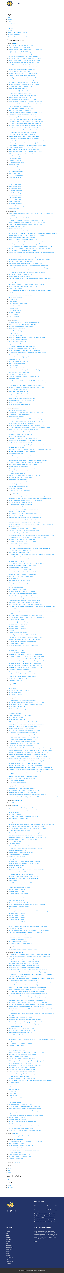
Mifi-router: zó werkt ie (15, 1152)
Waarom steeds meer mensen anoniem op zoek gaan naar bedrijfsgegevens (30, 268)
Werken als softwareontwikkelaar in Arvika (20, 502)
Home (9, 26)
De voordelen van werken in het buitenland (21, 1145)
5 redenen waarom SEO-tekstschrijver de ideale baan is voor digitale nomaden (31, 769)
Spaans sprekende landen (16, 814)
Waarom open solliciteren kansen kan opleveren (22, 250)
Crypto (15, 282)
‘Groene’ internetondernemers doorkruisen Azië (22, 451)
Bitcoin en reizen (13, 365)
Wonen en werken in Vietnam (17, 885)
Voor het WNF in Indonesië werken (18, 486)
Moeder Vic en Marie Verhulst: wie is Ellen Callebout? (23, 99)
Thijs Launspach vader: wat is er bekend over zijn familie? (25, 82)
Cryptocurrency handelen (16, 1098)
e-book (9, 21)
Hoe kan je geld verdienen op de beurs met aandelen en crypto (26, 1052)
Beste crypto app (13, 308)
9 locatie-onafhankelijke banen (17, 780)
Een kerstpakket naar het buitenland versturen (22, 1128)
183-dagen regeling (14, 359)
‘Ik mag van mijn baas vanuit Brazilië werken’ (21, 471)
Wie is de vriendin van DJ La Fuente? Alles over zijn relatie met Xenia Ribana (30, 278)
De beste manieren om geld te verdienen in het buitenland (25, 704)
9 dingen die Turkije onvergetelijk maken (20, 939)
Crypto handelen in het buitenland (18, 1056)
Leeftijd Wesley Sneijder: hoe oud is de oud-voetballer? (24, 149)
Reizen (15, 822)
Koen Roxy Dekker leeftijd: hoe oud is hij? (20, 86)
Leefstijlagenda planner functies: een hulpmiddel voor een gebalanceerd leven (31, 498)
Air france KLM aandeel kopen (17, 206)
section (10, 1173)
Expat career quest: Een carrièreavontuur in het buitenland (25, 835)
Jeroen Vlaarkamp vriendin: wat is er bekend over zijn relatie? (26, 151)
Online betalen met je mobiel (17, 1143)
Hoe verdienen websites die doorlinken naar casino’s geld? (25, 726)
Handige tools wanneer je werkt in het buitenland (22, 574)
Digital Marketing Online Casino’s (18, 344)
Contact (10, 19)
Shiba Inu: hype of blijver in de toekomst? (20, 295)
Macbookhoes (12, 802)
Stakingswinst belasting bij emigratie (19, 357)
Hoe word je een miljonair (16, 717)
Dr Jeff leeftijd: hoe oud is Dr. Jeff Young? (20, 52)
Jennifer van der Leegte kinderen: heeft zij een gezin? (23, 56)
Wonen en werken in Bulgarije (17, 628)
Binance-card (12, 1093)
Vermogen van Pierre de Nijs (17, 226)
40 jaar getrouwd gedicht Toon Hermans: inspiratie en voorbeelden (27, 145)
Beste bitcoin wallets (14, 306)
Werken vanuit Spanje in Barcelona (18, 544)
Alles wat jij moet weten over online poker (20, 1043)
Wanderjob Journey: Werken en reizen (19, 830)
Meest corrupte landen (15, 711)
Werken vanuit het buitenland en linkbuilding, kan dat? (24, 790)
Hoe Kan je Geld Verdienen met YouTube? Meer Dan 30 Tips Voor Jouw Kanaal (30, 767)
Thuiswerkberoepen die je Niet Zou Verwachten (22, 1030)
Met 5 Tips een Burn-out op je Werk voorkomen (22, 591)
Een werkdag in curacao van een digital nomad (22, 423)
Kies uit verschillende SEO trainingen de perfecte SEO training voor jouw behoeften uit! (33, 797)
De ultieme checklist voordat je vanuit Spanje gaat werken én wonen (28, 970)
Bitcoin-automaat (13, 1100)
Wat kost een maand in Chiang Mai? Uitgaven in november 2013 (26, 387)
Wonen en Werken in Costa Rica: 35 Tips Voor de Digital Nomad (26, 656)
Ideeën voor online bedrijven (17, 719)
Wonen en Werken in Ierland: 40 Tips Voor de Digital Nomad (25, 665)
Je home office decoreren (16, 587)
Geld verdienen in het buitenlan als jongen (21, 576)
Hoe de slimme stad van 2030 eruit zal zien (21, 231)
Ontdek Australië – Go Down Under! (19, 906)
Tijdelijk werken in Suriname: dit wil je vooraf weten (23, 270)
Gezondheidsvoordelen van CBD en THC (20, 570)
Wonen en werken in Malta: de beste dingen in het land (24, 861)
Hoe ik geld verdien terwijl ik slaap (18, 391)
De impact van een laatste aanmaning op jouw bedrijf (24, 322)
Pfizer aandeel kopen (14, 201)
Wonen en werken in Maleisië (17, 917)
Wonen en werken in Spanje (16, 915)
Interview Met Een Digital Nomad (18, 479)
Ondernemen (17, 698)
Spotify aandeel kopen (15, 188)
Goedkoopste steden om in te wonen (19, 854)
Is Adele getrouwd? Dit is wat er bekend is (20, 47)
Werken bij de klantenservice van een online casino (23, 949)
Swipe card (12, 1087)
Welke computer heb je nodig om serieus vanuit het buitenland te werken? (29, 983)
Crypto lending (13, 1095)
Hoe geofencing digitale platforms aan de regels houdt (24, 959)
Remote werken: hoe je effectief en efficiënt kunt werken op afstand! (28, 537)
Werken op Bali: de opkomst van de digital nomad (22, 528)
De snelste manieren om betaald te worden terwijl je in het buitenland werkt (30, 246)
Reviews (15, 947)
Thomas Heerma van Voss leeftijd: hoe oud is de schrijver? (25, 58)
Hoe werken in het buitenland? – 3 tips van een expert (24, 878)
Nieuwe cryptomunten (15, 1089)
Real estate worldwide (15, 843)
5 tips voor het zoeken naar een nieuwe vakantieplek (23, 641)
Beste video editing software (17, 1148)
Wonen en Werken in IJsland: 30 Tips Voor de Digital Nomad (25, 765)
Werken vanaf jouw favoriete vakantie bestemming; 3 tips (25, 1065)
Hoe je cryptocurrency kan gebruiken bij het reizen (23, 286)
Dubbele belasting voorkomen (17, 363)
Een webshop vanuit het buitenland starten (21, 746)
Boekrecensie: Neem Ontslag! (17, 680)
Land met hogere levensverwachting (19, 552)
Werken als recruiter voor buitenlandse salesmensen (23, 732)
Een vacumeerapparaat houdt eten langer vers (22, 539)
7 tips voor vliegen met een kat (17, 935)
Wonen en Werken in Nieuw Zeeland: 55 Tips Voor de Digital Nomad (28, 756)
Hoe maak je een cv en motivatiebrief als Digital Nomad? (24, 522)
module (10, 1170)
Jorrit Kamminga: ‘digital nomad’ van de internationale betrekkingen (28, 460)
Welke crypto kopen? (14, 312)
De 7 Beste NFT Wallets (15, 694)
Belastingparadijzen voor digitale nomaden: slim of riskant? (25, 385)
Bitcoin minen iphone (15, 1102)
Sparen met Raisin (14, 378)
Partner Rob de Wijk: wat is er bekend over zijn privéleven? (25, 67)
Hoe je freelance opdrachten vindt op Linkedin (22, 778)
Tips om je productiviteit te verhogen (19, 583)
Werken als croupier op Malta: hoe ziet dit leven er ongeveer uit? (27, 617)
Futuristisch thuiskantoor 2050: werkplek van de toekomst (25, 1019)
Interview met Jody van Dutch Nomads (19, 414)
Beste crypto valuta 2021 (15, 310)
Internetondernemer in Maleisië (18, 482)
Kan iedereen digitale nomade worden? (20, 669)
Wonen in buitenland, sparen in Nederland (21, 1017)
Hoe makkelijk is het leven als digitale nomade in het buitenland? (27, 1000)
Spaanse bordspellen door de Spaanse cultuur (22, 808)
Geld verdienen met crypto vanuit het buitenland (22, 1054)
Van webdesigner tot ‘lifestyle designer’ (19, 490)
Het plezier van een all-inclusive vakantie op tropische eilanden (26, 870)
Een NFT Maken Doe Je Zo (16, 692)
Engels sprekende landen (16, 859)
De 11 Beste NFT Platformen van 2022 (19, 690)
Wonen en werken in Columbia (17, 643)
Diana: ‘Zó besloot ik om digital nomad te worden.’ (22, 676)
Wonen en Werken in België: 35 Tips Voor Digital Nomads (25, 763)
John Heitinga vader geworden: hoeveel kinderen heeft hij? (25, 123)
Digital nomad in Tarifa (15, 1113)
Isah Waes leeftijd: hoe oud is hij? (18, 88)
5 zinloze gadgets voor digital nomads (19, 1154)
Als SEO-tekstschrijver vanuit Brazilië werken (21, 458)
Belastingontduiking (14, 333)
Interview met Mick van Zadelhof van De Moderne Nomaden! (26, 412)
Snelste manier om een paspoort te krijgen (21, 852)
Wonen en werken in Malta (16, 619)
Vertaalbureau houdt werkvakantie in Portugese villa (23, 456)
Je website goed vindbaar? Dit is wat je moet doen (22, 792)
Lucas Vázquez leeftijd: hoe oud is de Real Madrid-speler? (25, 104)
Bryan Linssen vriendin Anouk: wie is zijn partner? (23, 132)
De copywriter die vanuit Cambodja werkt (20, 477)
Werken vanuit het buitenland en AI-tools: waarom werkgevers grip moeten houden (32, 972)
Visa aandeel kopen (14, 164)
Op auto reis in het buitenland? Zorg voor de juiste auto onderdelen (28, 926)
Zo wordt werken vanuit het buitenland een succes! (23, 237)
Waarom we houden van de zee (17, 410)
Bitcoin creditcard (14, 316)
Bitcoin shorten (13, 1091)
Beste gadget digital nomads (17, 652)
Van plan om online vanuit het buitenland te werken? (23, 513)
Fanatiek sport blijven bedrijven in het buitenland (22, 565)
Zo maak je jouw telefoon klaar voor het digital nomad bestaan (26, 1126)
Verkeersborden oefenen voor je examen (20, 546)
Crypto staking (13, 301)
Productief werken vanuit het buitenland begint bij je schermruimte (28, 985)
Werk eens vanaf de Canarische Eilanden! (20, 943)
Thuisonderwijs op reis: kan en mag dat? (20, 672)
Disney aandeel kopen (15, 184)
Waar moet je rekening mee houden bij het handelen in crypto (26, 284)
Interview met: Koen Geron (16, 416)
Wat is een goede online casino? (18, 1050)
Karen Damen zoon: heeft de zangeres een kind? (22, 115)
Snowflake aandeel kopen (16, 180)
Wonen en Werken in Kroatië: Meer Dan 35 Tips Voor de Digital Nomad (28, 761)
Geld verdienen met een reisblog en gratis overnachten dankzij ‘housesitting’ (30, 449)
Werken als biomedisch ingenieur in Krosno (21, 504)
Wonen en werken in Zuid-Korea (18, 624)
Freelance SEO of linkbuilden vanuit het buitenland (23, 1121)
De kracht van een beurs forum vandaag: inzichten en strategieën (27, 272)
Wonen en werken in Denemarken (18, 893)
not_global (10, 1187)
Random (15, 805)
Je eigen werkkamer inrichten (17, 585)
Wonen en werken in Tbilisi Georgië (19, 922)
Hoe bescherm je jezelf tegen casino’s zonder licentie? (24, 598)
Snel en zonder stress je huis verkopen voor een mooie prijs (25, 604)
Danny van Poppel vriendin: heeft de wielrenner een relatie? (25, 101)
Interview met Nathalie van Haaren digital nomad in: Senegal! (26, 419)
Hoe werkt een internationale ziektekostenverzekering (24, 863)
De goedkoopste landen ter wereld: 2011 (20, 404)
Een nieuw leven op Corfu (16, 453)
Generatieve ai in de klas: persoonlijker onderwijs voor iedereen (26, 996)
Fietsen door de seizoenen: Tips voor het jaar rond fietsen (25, 517)
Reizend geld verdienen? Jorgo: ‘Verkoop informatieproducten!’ (26, 445)
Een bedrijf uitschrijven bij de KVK (18, 361)
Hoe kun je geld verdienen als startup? (19, 276)
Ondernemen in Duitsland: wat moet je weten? (22, 735)
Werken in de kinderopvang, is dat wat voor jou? (22, 541)
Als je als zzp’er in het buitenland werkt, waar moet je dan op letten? (28, 352)
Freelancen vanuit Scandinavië (17, 436)
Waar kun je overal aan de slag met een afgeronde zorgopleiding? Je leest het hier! (32, 554)
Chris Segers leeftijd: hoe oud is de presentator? (22, 78)
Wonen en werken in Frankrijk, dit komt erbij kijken (23, 839)
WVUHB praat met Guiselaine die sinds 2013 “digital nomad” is (26, 425)
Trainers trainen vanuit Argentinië (18, 466)
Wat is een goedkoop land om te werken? (20, 1063)
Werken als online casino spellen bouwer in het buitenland (25, 615)
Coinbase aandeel (14, 1082)
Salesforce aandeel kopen (16, 167)
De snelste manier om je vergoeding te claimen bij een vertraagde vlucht (29, 930)
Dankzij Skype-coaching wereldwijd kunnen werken (23, 464)
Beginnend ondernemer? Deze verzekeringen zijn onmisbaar (26, 816)
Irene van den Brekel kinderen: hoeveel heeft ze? (22, 134)
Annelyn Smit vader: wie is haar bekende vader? (22, 71)
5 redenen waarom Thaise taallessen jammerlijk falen (24, 674)
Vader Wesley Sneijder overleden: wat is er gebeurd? (23, 128)
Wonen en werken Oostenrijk (17, 889)
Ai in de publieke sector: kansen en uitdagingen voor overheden (26, 991)
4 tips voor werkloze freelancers (17, 782)
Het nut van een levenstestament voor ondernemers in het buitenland (28, 337)
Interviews (16, 408)
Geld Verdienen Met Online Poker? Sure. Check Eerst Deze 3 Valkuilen (28, 383)
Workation (11, 630)
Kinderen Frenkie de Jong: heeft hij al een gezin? (22, 147)
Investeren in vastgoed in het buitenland (20, 715)
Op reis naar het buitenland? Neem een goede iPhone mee (25, 848)
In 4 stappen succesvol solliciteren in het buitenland (23, 737)
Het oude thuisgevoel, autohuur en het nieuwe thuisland (24, 639)
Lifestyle (15, 494)
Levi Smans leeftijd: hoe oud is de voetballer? (21, 108)
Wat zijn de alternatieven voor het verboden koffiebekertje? (25, 500)
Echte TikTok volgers (14, 1037)
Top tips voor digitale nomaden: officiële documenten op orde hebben (28, 242)
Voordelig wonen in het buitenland (18, 567)
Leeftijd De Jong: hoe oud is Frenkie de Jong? (21, 45)
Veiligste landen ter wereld (16, 865)
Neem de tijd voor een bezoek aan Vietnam (21, 909)
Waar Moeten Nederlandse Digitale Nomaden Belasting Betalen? (27, 370)
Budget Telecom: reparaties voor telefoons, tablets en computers (27, 1141)
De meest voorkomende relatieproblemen (20, 1104)
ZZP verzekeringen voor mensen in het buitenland (23, 722)
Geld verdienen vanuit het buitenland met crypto (22, 1069)
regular (10, 1179)
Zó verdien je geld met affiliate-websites (20, 396)
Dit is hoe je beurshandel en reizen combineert (22, 346)
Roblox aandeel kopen (15, 199)
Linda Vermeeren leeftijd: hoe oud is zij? (20, 97)
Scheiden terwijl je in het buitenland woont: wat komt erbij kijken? (27, 222)
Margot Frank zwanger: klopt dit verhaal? (20, 93)
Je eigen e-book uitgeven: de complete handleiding (23, 776)
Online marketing (18, 786)
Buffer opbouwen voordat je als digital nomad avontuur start (26, 1115)
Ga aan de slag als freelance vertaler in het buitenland (24, 646)
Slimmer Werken (18, 952)
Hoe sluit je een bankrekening (17, 329)
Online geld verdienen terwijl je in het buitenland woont (24, 509)
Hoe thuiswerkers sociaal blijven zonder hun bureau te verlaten (26, 1006)
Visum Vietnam (13, 1124)
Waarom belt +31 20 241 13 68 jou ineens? (20, 261)
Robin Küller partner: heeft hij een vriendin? (21, 65)
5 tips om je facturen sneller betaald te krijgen (22, 741)
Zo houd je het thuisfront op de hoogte (19, 887)
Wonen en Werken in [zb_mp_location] (18, 37)
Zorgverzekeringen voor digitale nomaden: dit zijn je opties (25, 932)
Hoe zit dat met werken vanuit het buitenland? (22, 788)
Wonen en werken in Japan (16, 626)
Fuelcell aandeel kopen (15, 156)
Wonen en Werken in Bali (16, 924)
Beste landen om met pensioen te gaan (20, 557)
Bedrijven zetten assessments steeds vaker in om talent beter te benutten (29, 954)
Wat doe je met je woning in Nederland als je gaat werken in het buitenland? (30, 1080)
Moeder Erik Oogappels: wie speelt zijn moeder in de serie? (25, 125)
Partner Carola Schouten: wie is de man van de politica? (24, 138)
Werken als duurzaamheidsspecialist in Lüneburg (22, 507)
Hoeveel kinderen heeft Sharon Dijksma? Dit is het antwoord (25, 49)
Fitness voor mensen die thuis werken (19, 580)
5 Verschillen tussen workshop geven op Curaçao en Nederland (26, 421)
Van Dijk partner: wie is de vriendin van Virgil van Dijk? (24, 62)
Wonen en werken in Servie (16, 561)
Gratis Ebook (11, 24)
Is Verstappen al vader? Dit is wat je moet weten (22, 69)
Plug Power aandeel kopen (16, 171)
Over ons (10, 28)
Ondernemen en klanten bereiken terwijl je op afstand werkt (26, 220)
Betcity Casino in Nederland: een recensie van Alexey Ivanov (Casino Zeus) (29, 548)
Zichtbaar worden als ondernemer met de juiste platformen (25, 263)
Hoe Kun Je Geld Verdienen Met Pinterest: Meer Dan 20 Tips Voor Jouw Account (31, 750)
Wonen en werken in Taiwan (17, 1117)
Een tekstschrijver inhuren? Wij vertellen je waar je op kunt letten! (27, 794)
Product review (17, 800)
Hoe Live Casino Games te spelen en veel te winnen (23, 348)
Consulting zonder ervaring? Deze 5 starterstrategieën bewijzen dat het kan (30, 244)
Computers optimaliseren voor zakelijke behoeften (23, 700)
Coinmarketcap (13, 299)
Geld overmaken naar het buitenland (19, 372)
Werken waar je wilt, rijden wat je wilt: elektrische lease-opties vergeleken (29, 259)
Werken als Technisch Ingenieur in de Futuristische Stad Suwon (26, 826)
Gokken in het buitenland (16, 288)
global (9, 1185)
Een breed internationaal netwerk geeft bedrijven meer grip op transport (29, 957)
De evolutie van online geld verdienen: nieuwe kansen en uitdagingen (28, 496)
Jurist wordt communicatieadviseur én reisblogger (23, 438)
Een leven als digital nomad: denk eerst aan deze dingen (24, 730)
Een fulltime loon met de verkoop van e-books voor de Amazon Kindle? (28, 774)
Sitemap (10, 30)
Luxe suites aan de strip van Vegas (18, 818)
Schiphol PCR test (13, 880)
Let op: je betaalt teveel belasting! (18, 394)
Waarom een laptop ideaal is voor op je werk (21, 274)
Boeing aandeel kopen (15, 158)
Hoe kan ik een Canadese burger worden (20, 709)
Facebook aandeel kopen (15, 193)
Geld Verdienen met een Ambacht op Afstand (21, 1028)
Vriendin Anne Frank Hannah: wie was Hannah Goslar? (24, 73)
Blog (9, 17)
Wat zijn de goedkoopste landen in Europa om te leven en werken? (27, 904)
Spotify (15, 1133)
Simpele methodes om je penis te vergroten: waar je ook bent (26, 596)
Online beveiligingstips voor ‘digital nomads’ (21, 154)
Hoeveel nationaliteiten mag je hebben (19, 846)
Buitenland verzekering (15, 928)
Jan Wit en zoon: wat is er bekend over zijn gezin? (22, 54)
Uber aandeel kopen (14, 173)
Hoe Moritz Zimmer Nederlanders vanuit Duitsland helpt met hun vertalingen (30, 748)
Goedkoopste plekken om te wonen (18, 850)
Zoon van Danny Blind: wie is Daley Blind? (20, 106)
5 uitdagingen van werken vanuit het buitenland (22, 635)
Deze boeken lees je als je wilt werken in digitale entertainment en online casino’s (31, 978)
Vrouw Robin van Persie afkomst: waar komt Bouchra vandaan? (26, 130)
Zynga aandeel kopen (15, 160)
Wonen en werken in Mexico (16, 919)
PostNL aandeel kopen (15, 186)
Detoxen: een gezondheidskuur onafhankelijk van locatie (24, 600)
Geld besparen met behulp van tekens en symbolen (23, 963)
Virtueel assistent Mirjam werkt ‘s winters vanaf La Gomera (25, 440)
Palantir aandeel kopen (15, 182)
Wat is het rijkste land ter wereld (18, 339)
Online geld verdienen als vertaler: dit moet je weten (23, 239)
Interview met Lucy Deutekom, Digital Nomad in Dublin (24, 743)
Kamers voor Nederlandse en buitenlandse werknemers (24, 520)
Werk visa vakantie (14, 812)
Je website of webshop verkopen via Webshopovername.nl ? (25, 432)
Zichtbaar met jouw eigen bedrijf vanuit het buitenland (24, 602)
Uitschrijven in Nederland (16, 355)
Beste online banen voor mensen (18, 632)
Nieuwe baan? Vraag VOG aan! (17, 342)
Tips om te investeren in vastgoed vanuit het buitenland (24, 350)
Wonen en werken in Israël (16, 891)
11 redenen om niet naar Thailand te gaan (20, 937)
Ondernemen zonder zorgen (17, 511)
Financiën (16, 320)
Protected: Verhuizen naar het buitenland (20, 434)
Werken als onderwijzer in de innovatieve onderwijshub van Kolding (28, 828)
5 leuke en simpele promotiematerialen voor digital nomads (25, 637)
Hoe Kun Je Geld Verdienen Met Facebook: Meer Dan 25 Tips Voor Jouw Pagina (30, 759)
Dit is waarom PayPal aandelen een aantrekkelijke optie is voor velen (28, 1111)
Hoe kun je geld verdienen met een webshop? (21, 728)
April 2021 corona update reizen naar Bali (20, 883)
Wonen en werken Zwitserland (17, 1119)
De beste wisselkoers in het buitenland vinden (22, 1078)
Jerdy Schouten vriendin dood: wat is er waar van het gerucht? (26, 141)
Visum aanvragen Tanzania (16, 900)
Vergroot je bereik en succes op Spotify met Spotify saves (24, 810)
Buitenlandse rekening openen (17, 374)
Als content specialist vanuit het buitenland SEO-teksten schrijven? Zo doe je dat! (31, 535)
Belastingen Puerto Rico (15, 335)
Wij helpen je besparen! (14, 34)
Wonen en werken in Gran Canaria (18, 648)
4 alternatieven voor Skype (16, 1158)
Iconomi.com (12, 1085)
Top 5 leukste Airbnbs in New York (18, 902)
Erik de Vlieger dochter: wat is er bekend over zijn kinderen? (25, 143)
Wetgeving (16, 1162)
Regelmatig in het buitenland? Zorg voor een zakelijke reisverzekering (28, 911)
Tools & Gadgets (18, 1139)
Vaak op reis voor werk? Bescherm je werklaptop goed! (24, 531)
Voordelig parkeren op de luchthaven (19, 589)
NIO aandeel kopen (14, 208)
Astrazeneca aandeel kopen (16, 162)
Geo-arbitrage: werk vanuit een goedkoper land (22, 398)
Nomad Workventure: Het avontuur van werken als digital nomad (27, 833)
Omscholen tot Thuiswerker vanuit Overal (20, 1032)
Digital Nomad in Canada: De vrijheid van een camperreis (25, 218)
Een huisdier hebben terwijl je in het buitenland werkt (24, 572)
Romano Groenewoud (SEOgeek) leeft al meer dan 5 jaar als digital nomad (29, 427)
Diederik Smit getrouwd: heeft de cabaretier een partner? (25, 119)
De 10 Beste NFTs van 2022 (16, 686)
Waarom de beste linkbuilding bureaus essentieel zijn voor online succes (29, 248)
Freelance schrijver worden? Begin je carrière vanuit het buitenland (27, 772)
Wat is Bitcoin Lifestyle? (15, 297)
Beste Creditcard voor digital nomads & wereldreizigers (24, 376)
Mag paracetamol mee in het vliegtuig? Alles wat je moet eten (26, 1022)
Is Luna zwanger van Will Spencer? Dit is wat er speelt (24, 84)
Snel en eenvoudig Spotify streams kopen (20, 1136)
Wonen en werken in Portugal (17, 913)
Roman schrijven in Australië (17, 473)
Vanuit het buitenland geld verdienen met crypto (22, 1072)
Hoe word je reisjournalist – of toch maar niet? (21, 469)
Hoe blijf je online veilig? (15, 229)
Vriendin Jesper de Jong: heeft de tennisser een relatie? (24, 136)
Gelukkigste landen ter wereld (17, 857)
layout (9, 1168)
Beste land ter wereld (15, 841)
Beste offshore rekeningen (16, 331)
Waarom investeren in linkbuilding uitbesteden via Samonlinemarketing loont (30, 1004)
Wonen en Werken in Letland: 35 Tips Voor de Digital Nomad (25, 654)
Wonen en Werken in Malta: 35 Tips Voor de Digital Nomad (25, 663)
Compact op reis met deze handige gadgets (21, 874)
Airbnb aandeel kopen (15, 197)
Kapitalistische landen (15, 713)
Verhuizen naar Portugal (15, 867)
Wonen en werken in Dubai (16, 650)
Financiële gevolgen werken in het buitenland (21, 326)
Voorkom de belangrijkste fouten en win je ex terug (23, 593)
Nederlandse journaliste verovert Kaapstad (21, 484)
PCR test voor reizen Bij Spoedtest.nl (19, 1076)
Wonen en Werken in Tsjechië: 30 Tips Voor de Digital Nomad (26, 659)
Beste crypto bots (13, 314)
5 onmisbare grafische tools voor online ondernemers (24, 1150)
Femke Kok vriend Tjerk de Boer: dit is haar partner (23, 91)
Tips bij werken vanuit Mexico (17, 706)
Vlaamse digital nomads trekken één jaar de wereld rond (24, 475)
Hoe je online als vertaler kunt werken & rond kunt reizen (25, 1108)
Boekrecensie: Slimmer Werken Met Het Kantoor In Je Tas (25, 1130)
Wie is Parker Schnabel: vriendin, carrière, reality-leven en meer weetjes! (29, 1002)
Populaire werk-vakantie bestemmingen (20, 1048)
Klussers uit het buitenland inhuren (19, 872)
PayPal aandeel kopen (15, 177)
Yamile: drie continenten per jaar (18, 389)
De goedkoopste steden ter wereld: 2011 (20, 941)
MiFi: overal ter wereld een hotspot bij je (20, 1156)
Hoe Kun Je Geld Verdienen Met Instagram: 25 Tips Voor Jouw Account (28, 752)
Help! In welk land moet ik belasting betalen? (21, 400)
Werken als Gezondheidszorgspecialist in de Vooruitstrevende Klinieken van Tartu (31, 824)
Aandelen (16, 43)
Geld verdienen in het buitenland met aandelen (22, 1067)
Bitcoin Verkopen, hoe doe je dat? (18, 303)
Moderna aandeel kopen (15, 203)
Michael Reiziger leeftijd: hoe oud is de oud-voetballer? (24, 117)
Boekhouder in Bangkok (15, 488)
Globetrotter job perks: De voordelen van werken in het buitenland (27, 837)
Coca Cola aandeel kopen (16, 175)
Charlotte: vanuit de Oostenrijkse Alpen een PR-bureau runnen (26, 462)
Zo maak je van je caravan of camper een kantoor (22, 622)
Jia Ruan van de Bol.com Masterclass (19, 368)
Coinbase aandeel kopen (15, 190)
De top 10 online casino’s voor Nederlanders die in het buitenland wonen (29, 998)
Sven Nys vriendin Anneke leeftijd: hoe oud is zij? (22, 95)
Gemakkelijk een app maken (16, 1045)
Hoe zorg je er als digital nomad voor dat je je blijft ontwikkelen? (26, 724)
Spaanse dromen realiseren (16, 515)
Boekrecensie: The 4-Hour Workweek (19, 678)
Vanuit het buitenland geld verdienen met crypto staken (24, 1106)
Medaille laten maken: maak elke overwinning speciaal (24, 961)
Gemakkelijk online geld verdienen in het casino (22, 559)
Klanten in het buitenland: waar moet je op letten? (23, 739)
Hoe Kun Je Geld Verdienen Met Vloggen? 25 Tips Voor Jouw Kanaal (27, 754)
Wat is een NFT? (13, 688)
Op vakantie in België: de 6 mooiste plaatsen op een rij (24, 533)
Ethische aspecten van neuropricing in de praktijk (22, 324)
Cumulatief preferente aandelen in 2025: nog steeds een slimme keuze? (29, 265)
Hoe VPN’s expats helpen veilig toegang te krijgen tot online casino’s (27, 987)
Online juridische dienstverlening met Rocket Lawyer (23, 430)
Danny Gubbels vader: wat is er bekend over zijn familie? (24, 60)
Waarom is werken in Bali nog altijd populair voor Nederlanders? (27, 702)
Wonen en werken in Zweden (17, 898)
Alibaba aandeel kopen (15, 169)
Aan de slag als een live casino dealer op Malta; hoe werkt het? (26, 563)
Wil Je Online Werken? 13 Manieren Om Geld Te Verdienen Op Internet (28, 381)
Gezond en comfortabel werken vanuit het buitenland (24, 965)
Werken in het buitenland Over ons (17, 32)
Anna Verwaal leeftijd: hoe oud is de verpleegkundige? (24, 80)
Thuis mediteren (13, 578)
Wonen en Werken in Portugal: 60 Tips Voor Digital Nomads (25, 667)
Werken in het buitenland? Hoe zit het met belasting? (23, 876)
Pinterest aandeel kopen (15, 195)
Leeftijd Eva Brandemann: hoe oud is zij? (20, 110)
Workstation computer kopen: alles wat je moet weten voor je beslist (28, 993)
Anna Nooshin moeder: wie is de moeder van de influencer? (25, 112)
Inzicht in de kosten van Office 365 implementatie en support (26, 224)
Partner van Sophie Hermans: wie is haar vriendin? (23, 75)
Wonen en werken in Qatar (16, 896)
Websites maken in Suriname (17, 447)
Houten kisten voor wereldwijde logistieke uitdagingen (24, 967)
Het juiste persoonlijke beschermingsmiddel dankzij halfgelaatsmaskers (29, 1061)
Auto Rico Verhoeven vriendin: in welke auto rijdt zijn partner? (26, 121)
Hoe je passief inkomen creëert (17, 402)
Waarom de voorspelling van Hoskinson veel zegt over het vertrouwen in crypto (31, 257)
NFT (14, 684)
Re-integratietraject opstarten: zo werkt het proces (23, 980)
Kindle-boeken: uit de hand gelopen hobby (21, 443)
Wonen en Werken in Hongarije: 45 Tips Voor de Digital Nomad (26, 661)
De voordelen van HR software (17, 1035)
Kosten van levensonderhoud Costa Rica (20, 550)
